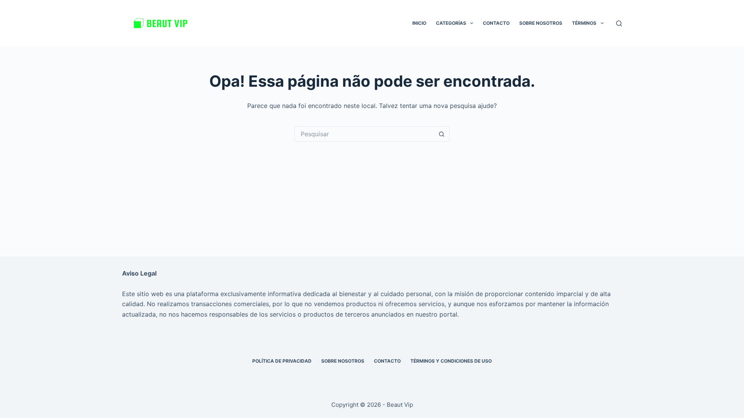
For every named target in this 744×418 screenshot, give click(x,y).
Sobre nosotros (540, 23)
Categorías (451, 23)
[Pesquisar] (619, 23)
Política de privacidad (282, 361)
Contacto (496, 23)
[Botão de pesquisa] (442, 134)
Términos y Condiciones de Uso (451, 361)
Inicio (419, 23)
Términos (584, 23)
